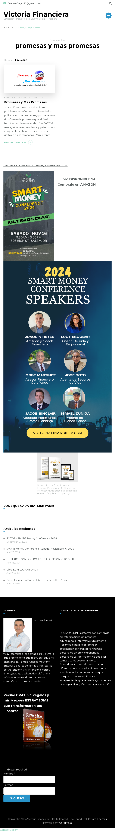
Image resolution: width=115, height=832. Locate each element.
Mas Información (15, 142)
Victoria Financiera (36, 14)
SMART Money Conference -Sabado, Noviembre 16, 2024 (40, 548)
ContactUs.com (9, 829)
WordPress (65, 823)
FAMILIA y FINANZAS (15, 97)
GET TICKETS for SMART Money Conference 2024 (35, 165)
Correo (8, 785)
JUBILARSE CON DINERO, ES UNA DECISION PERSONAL (40, 559)
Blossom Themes (96, 819)
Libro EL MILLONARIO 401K (22, 569)
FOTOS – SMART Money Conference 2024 (31, 538)
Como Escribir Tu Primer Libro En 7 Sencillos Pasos (36, 580)
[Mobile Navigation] (109, 16)
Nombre (9, 773)
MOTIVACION (36, 97)
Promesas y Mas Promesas (25, 102)
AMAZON (88, 184)
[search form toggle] (110, 3)
